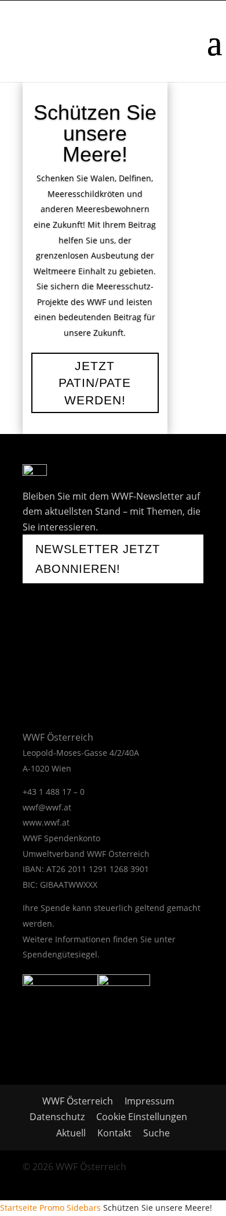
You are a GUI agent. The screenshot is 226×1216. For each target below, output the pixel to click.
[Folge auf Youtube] (72, 634)
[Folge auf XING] (136, 634)
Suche (156, 1133)
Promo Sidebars (70, 1207)
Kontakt (114, 1133)
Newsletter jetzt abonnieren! (97, 559)
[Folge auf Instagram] (107, 634)
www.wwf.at (46, 822)
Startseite (18, 1207)
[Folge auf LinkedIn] (32, 669)
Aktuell (71, 1133)
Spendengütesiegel (60, 954)
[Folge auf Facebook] (38, 634)
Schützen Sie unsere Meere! (95, 133)
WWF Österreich (80, 1101)
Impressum (149, 1101)
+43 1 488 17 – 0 (54, 791)
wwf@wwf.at (47, 807)
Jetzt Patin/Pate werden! (95, 383)
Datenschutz (57, 1116)
